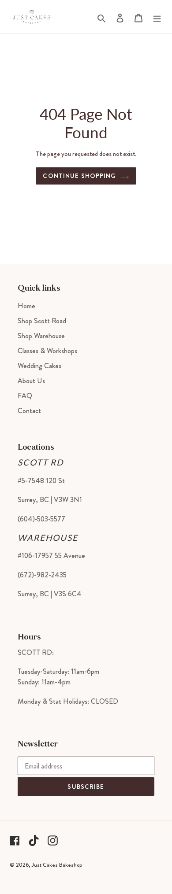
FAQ (25, 396)
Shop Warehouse (41, 336)
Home (26, 306)
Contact (29, 411)
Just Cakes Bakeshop (57, 865)
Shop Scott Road (42, 321)
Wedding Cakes (39, 366)
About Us (31, 381)
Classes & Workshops (47, 351)
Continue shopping (79, 175)
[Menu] (157, 16)
